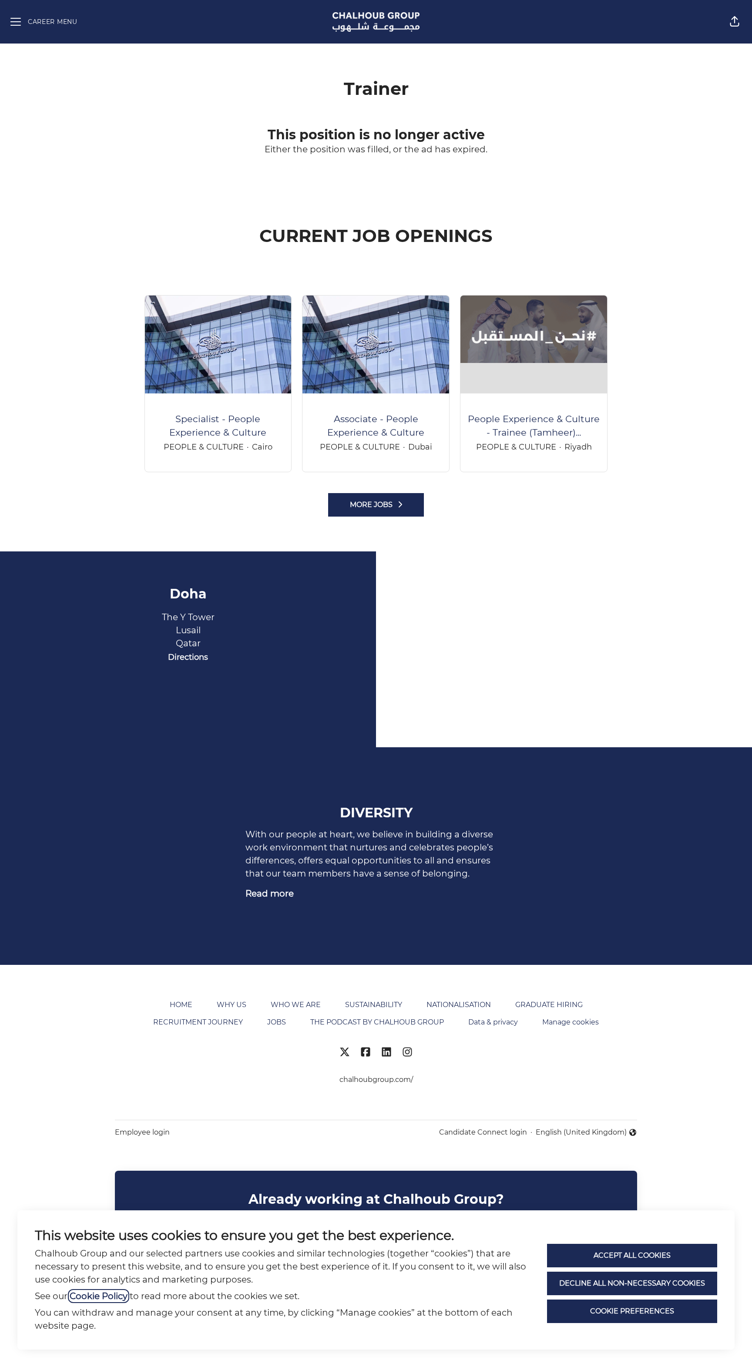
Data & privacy (493, 1022)
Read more (269, 893)
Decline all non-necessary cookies (632, 1283)
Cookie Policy (99, 1296)
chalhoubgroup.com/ (376, 1079)
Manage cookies (570, 1022)
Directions (188, 657)
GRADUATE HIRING (549, 1005)
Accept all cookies (632, 1255)
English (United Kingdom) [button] (581, 1133)
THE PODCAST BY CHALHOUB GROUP (377, 1022)
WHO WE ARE (296, 1005)
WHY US (231, 1005)
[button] (734, 22)
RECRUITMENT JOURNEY (198, 1022)
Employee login (142, 1132)
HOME (181, 1005)
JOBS (276, 1022)
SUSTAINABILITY (373, 1005)
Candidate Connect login (483, 1132)
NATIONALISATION (458, 1005)
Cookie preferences (632, 1311)
